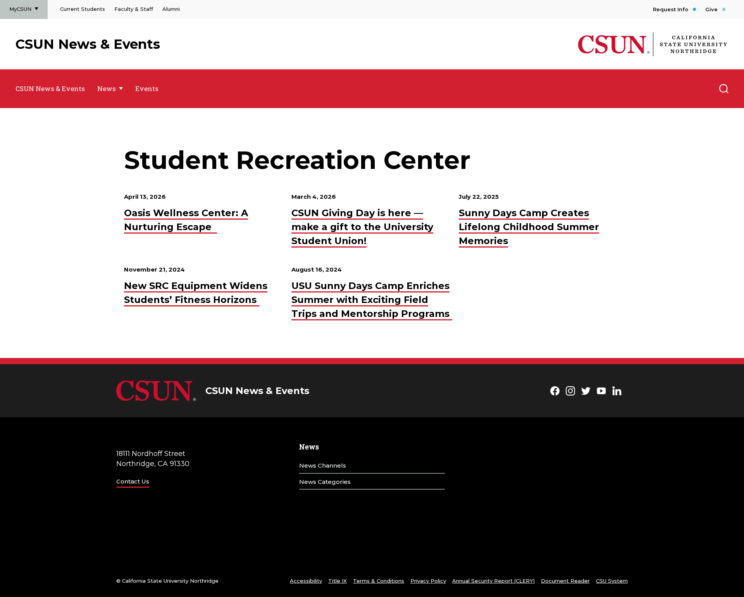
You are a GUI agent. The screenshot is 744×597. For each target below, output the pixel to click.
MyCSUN (20, 9)
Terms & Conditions (378, 581)
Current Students (82, 9)
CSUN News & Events (88, 44)
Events (146, 88)
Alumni (171, 9)
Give (711, 9)
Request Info (670, 9)
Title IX (337, 581)
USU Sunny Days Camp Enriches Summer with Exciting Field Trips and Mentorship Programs (371, 299)
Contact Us (132, 481)
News (106, 88)
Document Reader (565, 581)
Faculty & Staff (133, 9)
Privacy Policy (428, 581)
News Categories (325, 481)
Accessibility (306, 581)
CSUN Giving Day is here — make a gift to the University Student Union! (362, 226)
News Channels (322, 465)
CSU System (612, 581)
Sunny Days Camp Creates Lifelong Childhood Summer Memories (529, 226)
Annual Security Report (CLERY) (493, 581)
